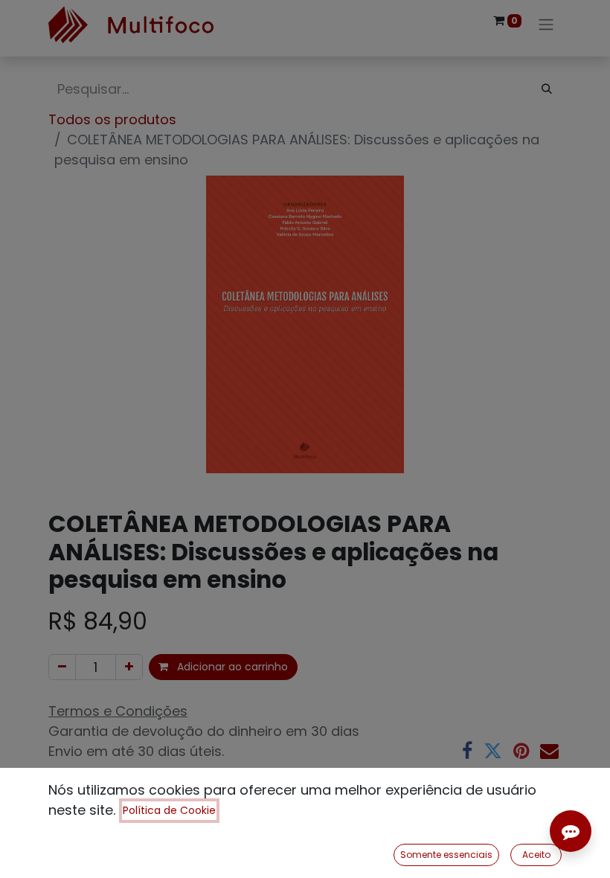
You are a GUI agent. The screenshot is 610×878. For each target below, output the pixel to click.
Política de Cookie (169, 810)
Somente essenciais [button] (446, 854)
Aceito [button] (536, 854)
